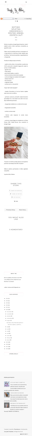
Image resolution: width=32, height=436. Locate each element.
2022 (7, 305)
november (9, 314)
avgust (8, 320)
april (8, 333)
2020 (7, 309)
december (9, 311)
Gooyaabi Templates (9, 431)
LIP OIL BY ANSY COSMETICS (17, 382)
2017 (7, 346)
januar (8, 340)
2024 (7, 300)
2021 (7, 307)
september (9, 318)
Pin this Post (16, 197)
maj (8, 331)
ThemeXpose (17, 429)
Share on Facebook (16, 190)
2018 (7, 344)
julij (7, 326)
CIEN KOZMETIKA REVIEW (17, 393)
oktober (9, 316)
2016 (7, 348)
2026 (7, 298)
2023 (7, 303)
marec (8, 335)
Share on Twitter (17, 193)
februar (8, 337)
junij (8, 329)
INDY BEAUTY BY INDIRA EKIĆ (17, 403)
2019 (7, 342)
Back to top (23, 434)
